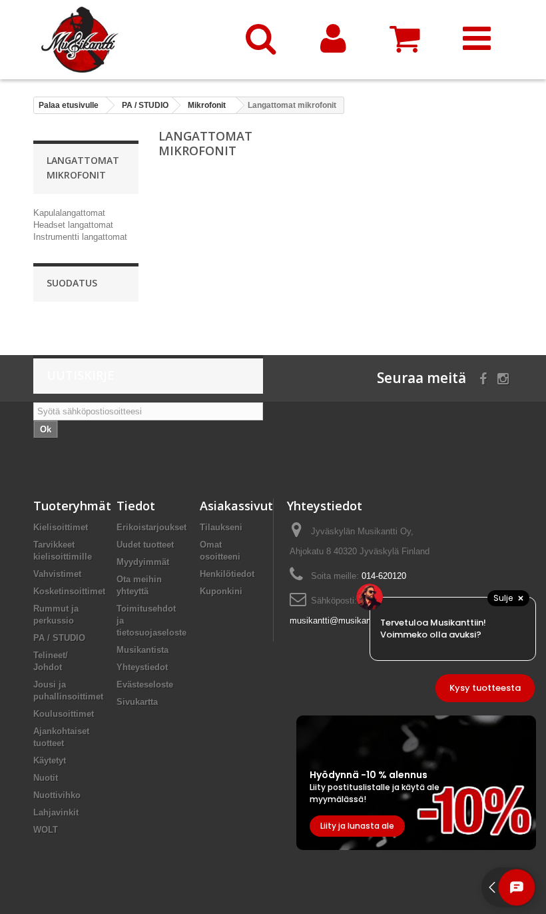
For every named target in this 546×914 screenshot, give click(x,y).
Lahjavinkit (56, 812)
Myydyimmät (143, 562)
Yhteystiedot (142, 667)
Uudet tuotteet (145, 545)
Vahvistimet (57, 574)
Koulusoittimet (63, 714)
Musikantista (142, 650)
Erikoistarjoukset (151, 527)
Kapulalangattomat (69, 213)
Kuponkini (221, 591)
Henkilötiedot (227, 574)
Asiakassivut (236, 506)
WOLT (45, 830)
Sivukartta (137, 702)
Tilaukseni (221, 527)
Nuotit (45, 778)
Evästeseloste (145, 684)
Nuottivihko (57, 795)
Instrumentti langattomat (80, 237)
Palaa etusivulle (69, 105)
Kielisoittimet (60, 527)
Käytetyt (49, 760)
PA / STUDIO (59, 638)
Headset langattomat (73, 225)
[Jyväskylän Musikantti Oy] (129, 40)
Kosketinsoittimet (69, 591)
